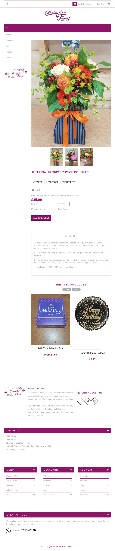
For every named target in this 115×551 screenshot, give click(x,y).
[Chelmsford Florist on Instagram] (94, 401)
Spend (34, 204)
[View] (55, 342)
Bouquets (10, 40)
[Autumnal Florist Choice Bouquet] (56, 157)
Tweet (38, 182)
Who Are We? (12, 476)
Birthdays (47, 476)
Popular (9, 52)
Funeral (46, 485)
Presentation (38, 209)
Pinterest (69, 182)
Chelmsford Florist (73, 195)
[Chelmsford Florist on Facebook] (80, 401)
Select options (41, 342)
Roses (8, 58)
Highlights (84, 494)
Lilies (82, 485)
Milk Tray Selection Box (50, 348)
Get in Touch (11, 481)
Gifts (8, 46)
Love (45, 490)
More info (71, 236)
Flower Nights (49, 494)
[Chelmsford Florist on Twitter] (87, 401)
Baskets (9, 35)
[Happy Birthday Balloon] (92, 322)
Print (37, 190)
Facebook (53, 182)
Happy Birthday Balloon (92, 353)
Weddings (47, 481)
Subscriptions (12, 490)
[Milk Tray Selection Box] (50, 319)
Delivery (9, 485)
